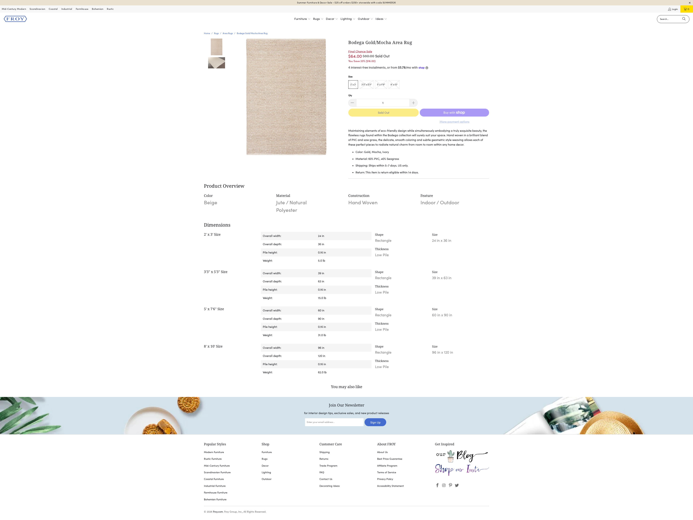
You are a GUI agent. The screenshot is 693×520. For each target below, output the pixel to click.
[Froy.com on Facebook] (437, 485)
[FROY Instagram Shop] (462, 475)
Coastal (53, 8)
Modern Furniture (214, 452)
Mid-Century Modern (14, 8)
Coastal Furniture (214, 479)
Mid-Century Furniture (217, 465)
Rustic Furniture (213, 458)
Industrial (66, 8)
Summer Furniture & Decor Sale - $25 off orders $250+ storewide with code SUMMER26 (346, 2)
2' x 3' (353, 84)
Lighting (266, 472)
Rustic (110, 8)
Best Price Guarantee (389, 458)
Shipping (324, 452)
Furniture (267, 452)
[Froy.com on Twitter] (457, 485)
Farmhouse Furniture (215, 492)
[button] (302, 19)
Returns (323, 458)
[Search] (684, 19)
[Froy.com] (15, 19)
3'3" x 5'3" (366, 84)
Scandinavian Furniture (217, 472)
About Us (382, 452)
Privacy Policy (385, 479)
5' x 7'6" (381, 84)
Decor (265, 465)
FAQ (321, 472)
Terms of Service (386, 472)
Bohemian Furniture (215, 499)
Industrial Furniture (215, 486)
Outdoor (266, 479)
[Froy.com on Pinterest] (450, 485)
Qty (350, 95)
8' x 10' (394, 84)
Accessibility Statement (390, 486)
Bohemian (97, 8)
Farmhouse (82, 8)
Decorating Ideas (329, 486)
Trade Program (328, 465)
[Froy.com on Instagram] (444, 485)
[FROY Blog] (462, 461)
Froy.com (218, 511)
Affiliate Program (387, 465)
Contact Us (325, 479)
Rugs (264, 458)
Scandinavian (37, 8)
